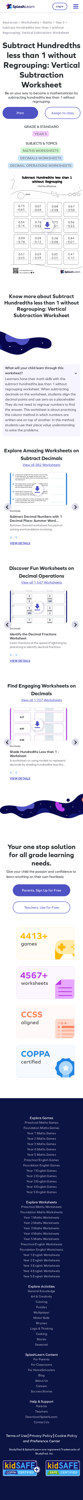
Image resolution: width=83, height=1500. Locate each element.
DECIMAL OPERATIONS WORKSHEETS (40, 165)
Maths (47, 22)
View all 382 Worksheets (41, 465)
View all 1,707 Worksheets (41, 700)
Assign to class (62, 113)
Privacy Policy (40, 1436)
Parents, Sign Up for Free (41, 890)
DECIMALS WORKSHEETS (40, 158)
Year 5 (60, 22)
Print (20, 113)
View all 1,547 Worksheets (41, 582)
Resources (10, 22)
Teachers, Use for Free (41, 907)
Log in (59, 6)
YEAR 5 (40, 134)
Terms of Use (17, 1436)
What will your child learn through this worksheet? (34, 370)
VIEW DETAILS (20, 543)
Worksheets (30, 22)
